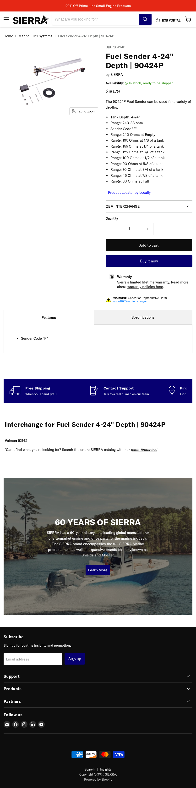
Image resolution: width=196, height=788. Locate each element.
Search (90, 769)
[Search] (145, 19)
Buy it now (149, 261)
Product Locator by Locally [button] (129, 192)
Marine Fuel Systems (35, 36)
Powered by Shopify (98, 779)
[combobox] (95, 19)
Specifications (143, 317)
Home (8, 36)
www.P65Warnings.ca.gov (130, 301)
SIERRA (116, 74)
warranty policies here (145, 286)
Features (49, 317)
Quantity (112, 218)
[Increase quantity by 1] (147, 229)
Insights (106, 769)
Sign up (74, 658)
